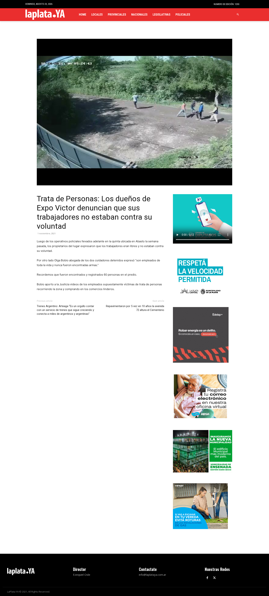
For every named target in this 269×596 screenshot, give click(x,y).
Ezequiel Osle (81, 574)
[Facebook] (207, 578)
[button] (238, 14)
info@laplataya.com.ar (152, 574)
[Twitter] (214, 578)
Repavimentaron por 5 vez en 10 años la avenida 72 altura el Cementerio (135, 308)
